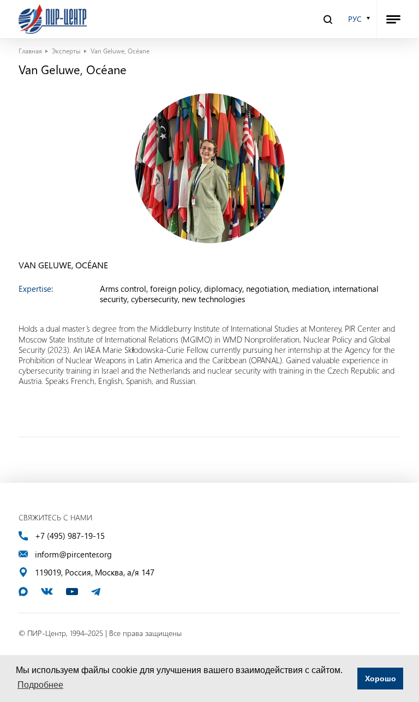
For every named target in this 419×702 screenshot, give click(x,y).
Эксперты (66, 50)
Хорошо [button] (380, 678)
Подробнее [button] (40, 684)
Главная (30, 50)
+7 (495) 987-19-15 (70, 536)
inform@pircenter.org (73, 554)
